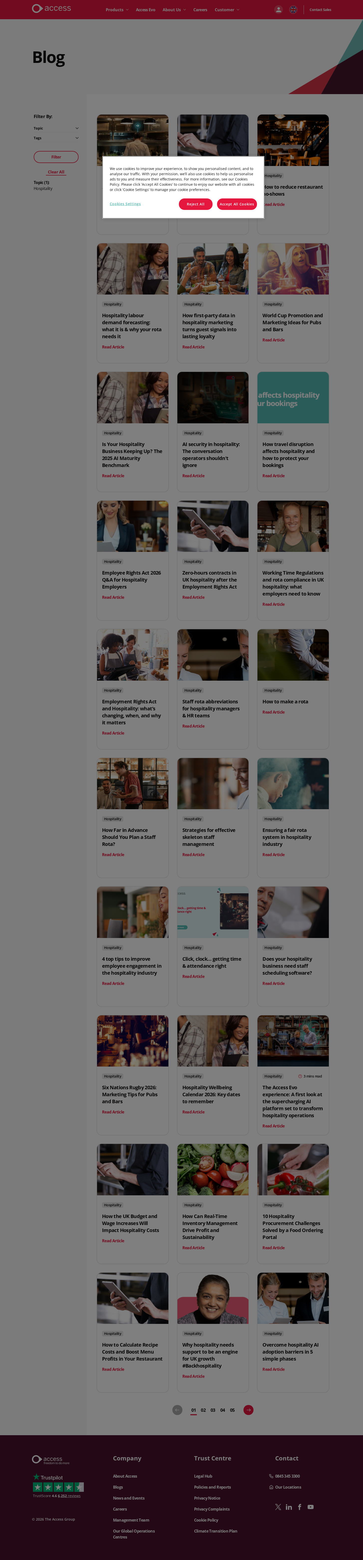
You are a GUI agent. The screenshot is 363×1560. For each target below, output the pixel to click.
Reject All (195, 204)
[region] (183, 187)
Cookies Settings (125, 203)
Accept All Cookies (237, 204)
